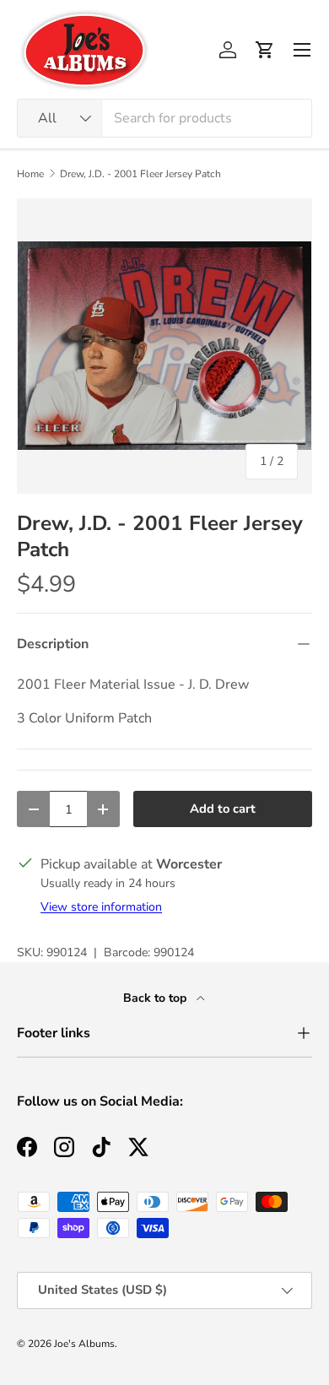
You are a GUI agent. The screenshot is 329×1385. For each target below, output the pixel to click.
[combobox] (164, 118)
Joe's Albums (84, 1343)
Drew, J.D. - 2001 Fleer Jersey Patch (140, 174)
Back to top (156, 998)
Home (30, 174)
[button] (264, 49)
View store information (101, 907)
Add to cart (223, 808)
